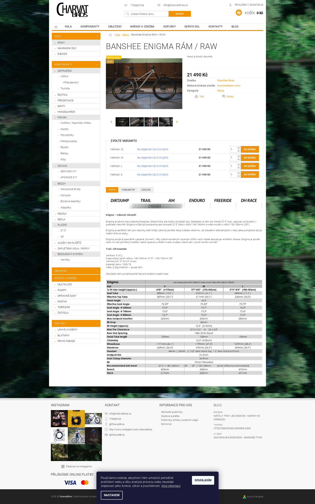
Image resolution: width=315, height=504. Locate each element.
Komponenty (90, 26)
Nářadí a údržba (142, 26)
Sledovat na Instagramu (79, 466)
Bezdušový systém (70, 254)
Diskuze (146, 190)
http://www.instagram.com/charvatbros (130, 429)
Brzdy (62, 183)
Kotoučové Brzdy (71, 189)
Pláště (62, 225)
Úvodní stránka (56, 26)
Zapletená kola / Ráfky (74, 248)
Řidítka (62, 94)
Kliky (63, 159)
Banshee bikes (225, 80)
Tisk (201, 96)
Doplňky (169, 26)
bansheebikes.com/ (229, 85)
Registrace (256, 5)
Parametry (128, 190)
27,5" (64, 230)
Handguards (66, 111)
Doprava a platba (170, 416)
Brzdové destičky (71, 201)
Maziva (62, 301)
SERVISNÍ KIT (69, 171)
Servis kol (192, 26)
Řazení (65, 147)
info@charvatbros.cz (120, 413)
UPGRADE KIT (69, 177)
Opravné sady (67, 295)
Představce (65, 100)
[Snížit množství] (238, 151)
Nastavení (112, 495)
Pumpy (62, 290)
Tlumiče (65, 88)
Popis (112, 190)
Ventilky (65, 259)
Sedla (61, 219)
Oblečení (114, 26)
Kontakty (216, 26)
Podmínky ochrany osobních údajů (179, 420)
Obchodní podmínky (171, 412)
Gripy (61, 106)
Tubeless (64, 307)
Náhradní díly (67, 48)
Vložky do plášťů (69, 242)
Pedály (62, 213)
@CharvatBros (117, 424)
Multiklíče (65, 284)
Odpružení (65, 70)
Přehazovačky (69, 141)
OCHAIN (62, 165)
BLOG (235, 26)
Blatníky (64, 335)
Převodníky (67, 135)
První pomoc (66, 341)
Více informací (170, 486)
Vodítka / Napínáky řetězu (76, 122)
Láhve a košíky (67, 329)
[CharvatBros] (72, 10)
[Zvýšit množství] (238, 147)
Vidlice (64, 76)
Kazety (65, 129)
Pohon (62, 117)
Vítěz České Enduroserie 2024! (232, 428)
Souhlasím (203, 480)
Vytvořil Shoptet (255, 496)
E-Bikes (62, 53)
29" (62, 236)
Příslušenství (71, 82)
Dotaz (230, 96)
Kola (68, 26)
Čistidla (63, 312)
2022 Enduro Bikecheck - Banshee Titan (238, 437)
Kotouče (65, 195)
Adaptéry (66, 207)
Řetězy (65, 153)
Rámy (61, 42)
